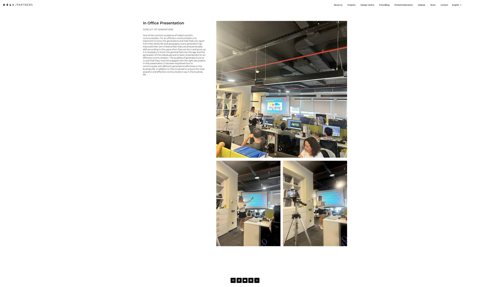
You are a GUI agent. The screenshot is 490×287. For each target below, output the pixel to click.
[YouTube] (245, 280)
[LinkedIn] (239, 280)
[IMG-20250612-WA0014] (17, 5)
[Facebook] (250, 280)
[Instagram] (233, 280)
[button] (456, 5)
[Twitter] (256, 280)
